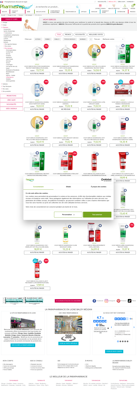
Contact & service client (38, 368)
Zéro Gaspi (121, 2)
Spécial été (112, 2)
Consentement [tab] (38, 186)
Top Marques (7, 86)
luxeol (7, 68)
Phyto (7, 73)
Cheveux (20, 15)
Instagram (112, 301)
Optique (83, 12)
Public (57, 39)
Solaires (5, 84)
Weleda (8, 79)
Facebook (100, 301)
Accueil (3, 15)
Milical (85, 385)
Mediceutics (4, 385)
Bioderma (43, 383)
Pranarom (114, 388)
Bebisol (75, 383)
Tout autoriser (97, 214)
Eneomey (12, 385)
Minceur (94, 12)
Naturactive (130, 383)
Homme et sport (105, 11)
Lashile (95, 385)
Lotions (6, 38)
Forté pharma (115, 383)
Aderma (31, 383)
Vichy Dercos (10, 77)
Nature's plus (121, 387)
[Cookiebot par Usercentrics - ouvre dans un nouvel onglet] (102, 179)
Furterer (8, 55)
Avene (14, 383)
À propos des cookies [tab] (98, 186)
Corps (4, 25)
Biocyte (85, 383)
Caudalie (9, 383)
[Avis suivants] (134, 327)
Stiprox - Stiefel (10, 75)
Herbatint (9, 57)
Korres (8, 63)
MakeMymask (10, 72)
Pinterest (123, 301)
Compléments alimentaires (55, 11)
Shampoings (7, 40)
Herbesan (123, 383)
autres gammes (10, 81)
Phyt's (46, 385)
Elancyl (100, 385)
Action (37, 39)
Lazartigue (9, 64)
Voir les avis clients (114, 351)
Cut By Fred (9, 52)
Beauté (4, 12)
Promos (132, 12)
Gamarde (18, 385)
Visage (5, 22)
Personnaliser (67, 214)
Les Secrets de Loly (11, 66)
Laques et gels (8, 37)
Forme (47, 39)
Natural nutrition (116, 385)
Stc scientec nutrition (95, 383)
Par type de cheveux (11, 44)
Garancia (20, 383)
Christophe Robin (11, 50)
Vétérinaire (121, 12)
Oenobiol (105, 383)
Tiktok (134, 301)
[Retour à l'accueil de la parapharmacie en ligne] (17, 6)
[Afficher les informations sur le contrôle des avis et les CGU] (108, 328)
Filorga (3, 383)
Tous (59, 35)
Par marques (28, 15)
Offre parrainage (9, 368)
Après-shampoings (9, 31)
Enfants (6, 42)
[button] (125, 6)
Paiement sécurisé (36, 364)
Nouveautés (102, 2)
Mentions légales (91, 366)
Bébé (28, 12)
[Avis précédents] (111, 327)
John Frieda (9, 59)
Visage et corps (15, 11)
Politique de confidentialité (94, 368)
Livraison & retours (36, 366)
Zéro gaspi (11, 100)
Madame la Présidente (12, 70)
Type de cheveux (69, 39)
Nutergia (128, 387)
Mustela (58, 385)
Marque (82, 39)
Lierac (90, 385)
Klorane (8, 61)
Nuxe (38, 385)
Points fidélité (8, 370)
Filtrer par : (28, 39)
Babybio (68, 383)
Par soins (5, 89)
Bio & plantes (40, 12)
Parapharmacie (71, 12)
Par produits (7, 91)
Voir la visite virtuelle (68, 343)
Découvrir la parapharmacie (23, 345)
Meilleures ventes (96, 35)
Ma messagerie (8, 364)
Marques (130, 2)
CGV (87, 364)
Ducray (8, 54)
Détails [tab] (68, 186)
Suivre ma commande (10, 366)
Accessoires (7, 29)
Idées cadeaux (11, 109)
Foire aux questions (36, 370)
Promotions (11, 96)
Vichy (23, 385)
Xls (104, 385)
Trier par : (97, 39)
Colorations (8, 33)
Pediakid (70, 385)
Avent (63, 383)
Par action (8, 46)
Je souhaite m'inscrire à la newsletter (68, 301)
